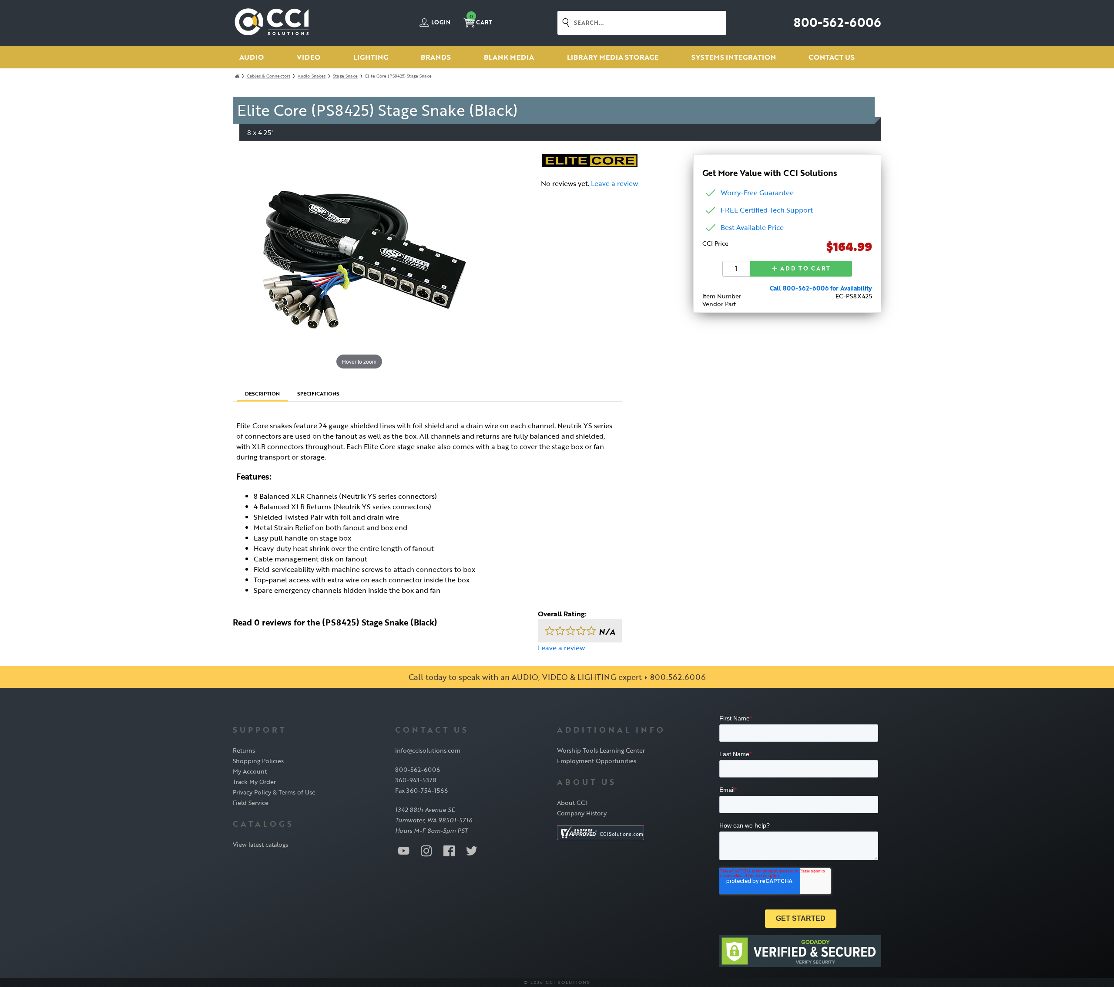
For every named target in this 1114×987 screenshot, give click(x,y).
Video (308, 57)
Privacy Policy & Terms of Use (274, 792)
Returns (244, 750)
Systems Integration (733, 57)
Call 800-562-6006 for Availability (821, 288)
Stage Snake (345, 76)
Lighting (370, 57)
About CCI (572, 802)
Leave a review (614, 183)
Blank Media (509, 57)
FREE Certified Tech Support (767, 210)
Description (262, 393)
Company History (582, 813)
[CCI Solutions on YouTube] (404, 850)
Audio (251, 57)
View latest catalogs (260, 844)
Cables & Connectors (268, 76)
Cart (481, 20)
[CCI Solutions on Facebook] (449, 850)
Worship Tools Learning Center (601, 750)
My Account (250, 771)
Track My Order (254, 781)
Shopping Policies (258, 760)
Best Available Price (752, 227)
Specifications (318, 393)
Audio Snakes (311, 76)
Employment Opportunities (596, 760)
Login (440, 22)
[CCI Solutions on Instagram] (426, 850)
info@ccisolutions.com (427, 750)
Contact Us (832, 57)
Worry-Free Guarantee (757, 192)
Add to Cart (804, 268)
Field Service (250, 802)
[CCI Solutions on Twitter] (471, 850)
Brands (436, 57)
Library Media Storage (612, 57)
